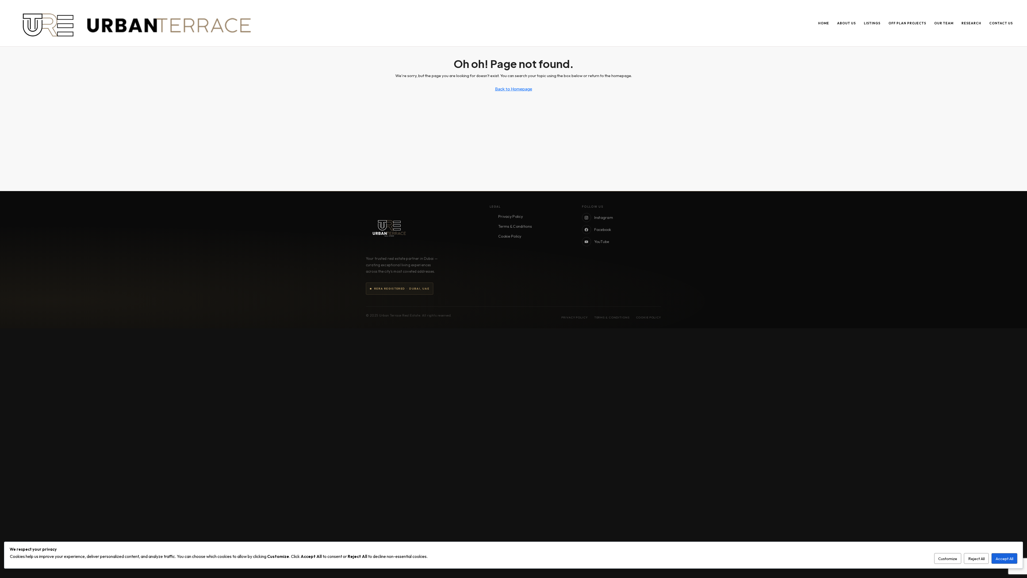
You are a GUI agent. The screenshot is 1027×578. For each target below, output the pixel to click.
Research (971, 23)
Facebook (602, 229)
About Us (846, 23)
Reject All (976, 558)
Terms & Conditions (515, 226)
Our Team (943, 23)
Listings (872, 23)
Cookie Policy (510, 236)
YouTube (601, 241)
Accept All (1004, 558)
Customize (947, 558)
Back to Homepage (513, 88)
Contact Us (1001, 23)
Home (823, 23)
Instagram (603, 217)
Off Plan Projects (907, 23)
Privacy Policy (510, 216)
